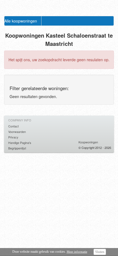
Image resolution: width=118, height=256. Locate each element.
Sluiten (99, 252)
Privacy (13, 137)
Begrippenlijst (17, 148)
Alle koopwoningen (20, 21)
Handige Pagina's (19, 142)
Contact (13, 126)
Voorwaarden (17, 131)
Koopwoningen (88, 142)
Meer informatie (77, 251)
